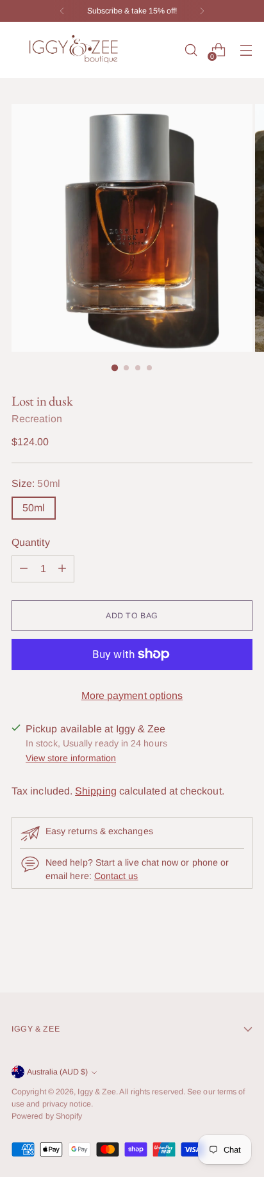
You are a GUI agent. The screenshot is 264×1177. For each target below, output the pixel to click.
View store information (71, 758)
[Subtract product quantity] (62, 569)
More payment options (132, 695)
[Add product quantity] (23, 569)
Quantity (31, 542)
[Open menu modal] (246, 50)
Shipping (96, 791)
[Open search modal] (190, 50)
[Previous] (62, 11)
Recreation (37, 418)
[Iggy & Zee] (76, 50)
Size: (36, 483)
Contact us (116, 876)
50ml (33, 507)
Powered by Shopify (47, 1116)
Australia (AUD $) (57, 1071)
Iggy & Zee (97, 1091)
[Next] (202, 11)
